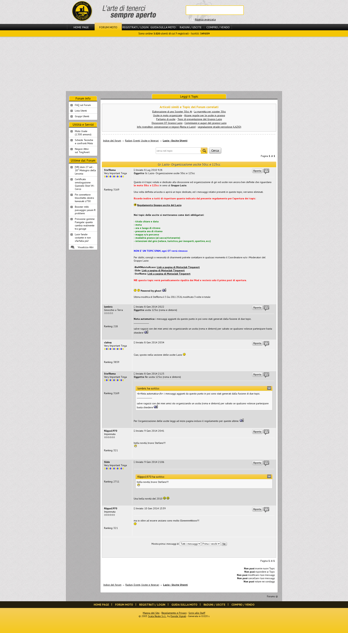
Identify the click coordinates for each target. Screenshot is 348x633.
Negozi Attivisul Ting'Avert (82, 150)
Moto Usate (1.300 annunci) (83, 133)
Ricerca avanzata (205, 19)
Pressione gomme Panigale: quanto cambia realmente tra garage (85, 223)
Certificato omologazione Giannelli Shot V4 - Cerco (85, 184)
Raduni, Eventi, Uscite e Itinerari (142, 140)
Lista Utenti (81, 110)
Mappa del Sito (151, 612)
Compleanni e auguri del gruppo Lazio (206, 123)
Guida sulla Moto (163, 27)
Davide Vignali (178, 616)
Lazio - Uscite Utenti (175, 140)
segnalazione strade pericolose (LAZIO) (219, 126)
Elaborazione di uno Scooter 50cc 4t (172, 111)
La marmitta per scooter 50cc (210, 111)
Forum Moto (108, 27)
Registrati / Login (135, 27)
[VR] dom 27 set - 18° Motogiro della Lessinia (85, 170)
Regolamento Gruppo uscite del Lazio (159, 205)
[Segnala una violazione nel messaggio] (266, 171)
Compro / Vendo (218, 27)
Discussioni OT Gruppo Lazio (167, 123)
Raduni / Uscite (191, 27)
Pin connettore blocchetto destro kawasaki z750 (84, 198)
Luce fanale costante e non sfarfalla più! (83, 237)
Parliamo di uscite (165, 119)
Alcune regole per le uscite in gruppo (204, 115)
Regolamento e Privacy (174, 612)
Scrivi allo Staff (196, 612)
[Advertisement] (174, 63)
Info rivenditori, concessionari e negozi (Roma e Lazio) (166, 126)
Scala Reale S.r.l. (157, 616)
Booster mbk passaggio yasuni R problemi (85, 210)
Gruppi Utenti (82, 116)
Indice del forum (112, 140)
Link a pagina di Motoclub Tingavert (178, 267)
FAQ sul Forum (83, 105)
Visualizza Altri (86, 247)
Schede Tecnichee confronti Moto (84, 141)
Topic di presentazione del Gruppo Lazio (199, 119)
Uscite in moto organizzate (167, 115)
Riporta (257, 170)
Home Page (81, 27)
